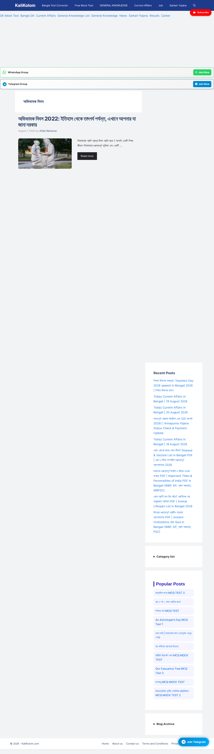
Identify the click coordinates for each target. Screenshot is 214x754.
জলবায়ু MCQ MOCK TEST (170, 682)
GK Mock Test (9, 15)
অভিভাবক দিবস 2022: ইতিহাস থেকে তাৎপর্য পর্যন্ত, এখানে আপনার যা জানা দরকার (77, 121)
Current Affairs (143, 5)
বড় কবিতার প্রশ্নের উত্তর (166, 646)
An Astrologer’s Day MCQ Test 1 (171, 622)
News (123, 15)
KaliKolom (25, 5)
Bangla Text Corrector (55, 5)
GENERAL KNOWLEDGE (114, 5)
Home (105, 743)
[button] (194, 5)
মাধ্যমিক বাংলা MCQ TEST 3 (170, 592)
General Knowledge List (74, 15)
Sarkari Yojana (178, 5)
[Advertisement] (100, 44)
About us (117, 743)
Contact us (132, 743)
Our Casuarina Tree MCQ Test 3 (171, 671)
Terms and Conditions (155, 743)
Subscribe (203, 12)
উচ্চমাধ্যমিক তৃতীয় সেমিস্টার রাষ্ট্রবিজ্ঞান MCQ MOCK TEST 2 (172, 693)
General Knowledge (104, 15)
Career (165, 15)
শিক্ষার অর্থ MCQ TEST (167, 610)
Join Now (203, 72)
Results (154, 15)
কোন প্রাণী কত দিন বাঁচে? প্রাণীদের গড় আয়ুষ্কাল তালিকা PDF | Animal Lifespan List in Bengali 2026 (172, 501)
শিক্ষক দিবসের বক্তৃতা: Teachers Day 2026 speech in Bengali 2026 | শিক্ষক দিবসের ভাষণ (173, 385)
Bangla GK (27, 15)
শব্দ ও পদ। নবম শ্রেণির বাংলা (168, 601)
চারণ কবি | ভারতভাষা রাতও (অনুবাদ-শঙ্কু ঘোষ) (173, 635)
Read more (87, 156)
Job (160, 5)
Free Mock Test (84, 5)
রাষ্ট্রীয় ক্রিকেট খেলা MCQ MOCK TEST (171, 657)
